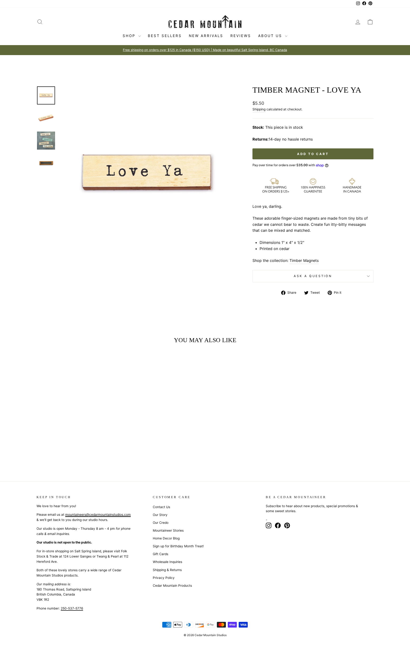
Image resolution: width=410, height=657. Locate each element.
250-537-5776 (72, 608)
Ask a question (313, 276)
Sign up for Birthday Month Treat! (178, 546)
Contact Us (161, 507)
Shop (130, 35)
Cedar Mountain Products (172, 585)
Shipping (259, 109)
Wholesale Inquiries (167, 562)
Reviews (240, 35)
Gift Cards (160, 554)
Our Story (160, 515)
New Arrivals (206, 35)
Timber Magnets (304, 260)
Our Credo (160, 523)
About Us (271, 35)
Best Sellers (165, 35)
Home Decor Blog (166, 538)
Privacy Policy (164, 578)
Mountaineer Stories (168, 530)
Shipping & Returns (167, 570)
